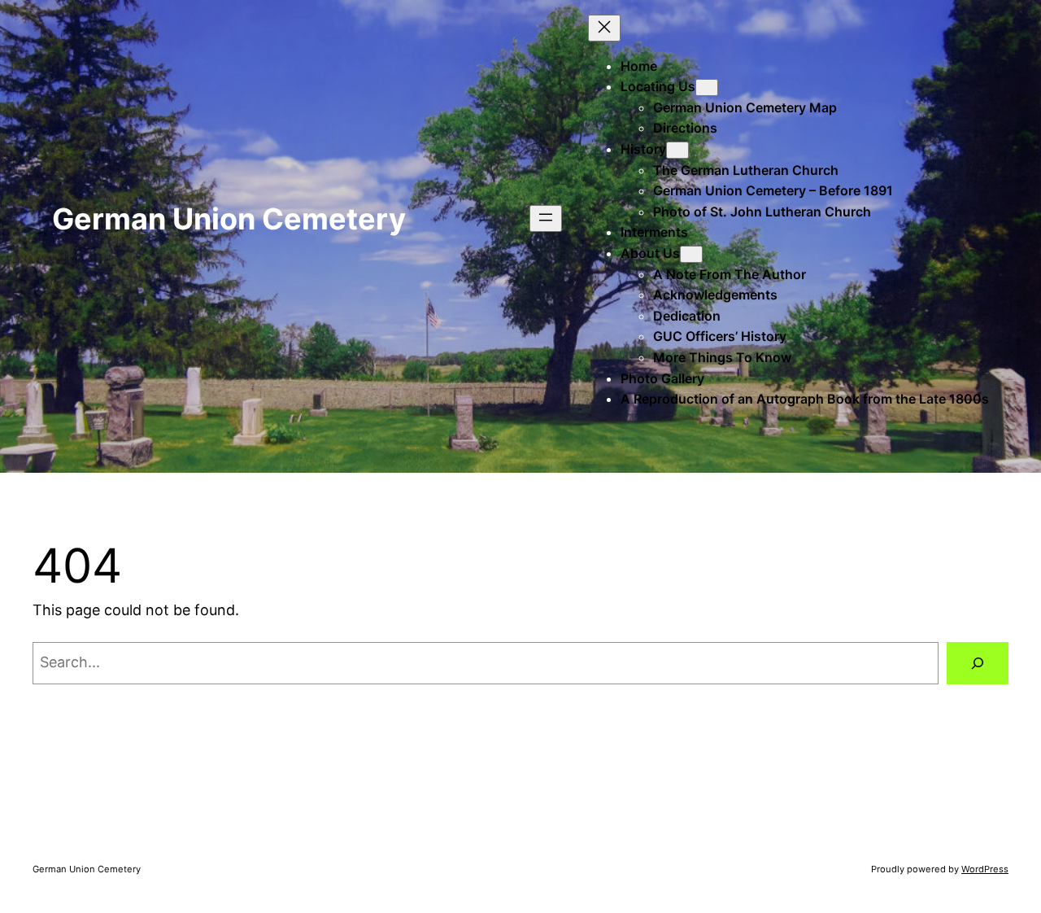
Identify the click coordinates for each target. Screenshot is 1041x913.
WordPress (984, 869)
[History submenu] (677, 150)
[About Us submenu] (691, 254)
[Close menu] (604, 28)
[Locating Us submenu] (706, 87)
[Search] (977, 663)
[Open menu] (545, 218)
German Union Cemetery (229, 219)
